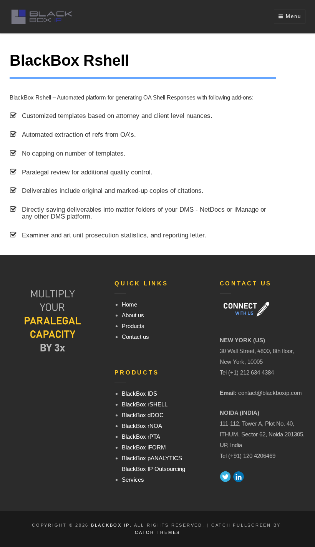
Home (129, 304)
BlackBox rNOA (142, 426)
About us (133, 315)
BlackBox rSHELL (144, 404)
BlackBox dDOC (143, 415)
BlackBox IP (110, 525)
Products (133, 326)
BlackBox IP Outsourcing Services (153, 474)
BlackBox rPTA (141, 436)
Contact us (135, 336)
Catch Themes (157, 532)
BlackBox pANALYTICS (152, 458)
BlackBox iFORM (144, 447)
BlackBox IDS (139, 393)
